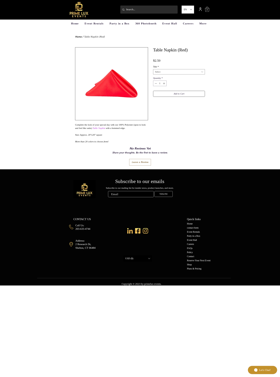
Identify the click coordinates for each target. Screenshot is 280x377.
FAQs (189, 248)
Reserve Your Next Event (198, 260)
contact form (192, 228)
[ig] (145, 231)
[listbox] (137, 258)
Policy (190, 252)
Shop (189, 264)
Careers (190, 244)
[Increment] (164, 83)
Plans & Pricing (194, 268)
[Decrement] (156, 83)
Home (78, 36)
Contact (190, 256)
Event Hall (192, 240)
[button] (207, 9)
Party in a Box (193, 236)
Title (156, 67)
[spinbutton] (160, 83)
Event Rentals (193, 232)
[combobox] (179, 71)
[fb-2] (137, 231)
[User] (200, 9)
